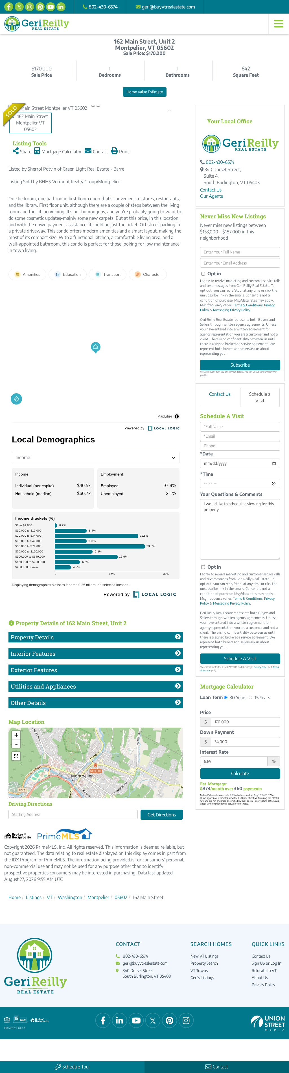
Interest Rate (214, 752)
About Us (260, 977)
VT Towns (199, 970)
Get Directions (162, 815)
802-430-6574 (103, 7)
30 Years (237, 697)
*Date (206, 454)
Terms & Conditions (247, 305)
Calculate (240, 773)
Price (205, 712)
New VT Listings (204, 956)
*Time (206, 474)
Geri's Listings (202, 977)
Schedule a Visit (259, 397)
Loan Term (211, 697)
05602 (121, 897)
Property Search (204, 963)
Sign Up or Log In (266, 963)
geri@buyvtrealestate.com (168, 7)
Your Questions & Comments (231, 494)
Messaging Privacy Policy (231, 310)
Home (14, 897)
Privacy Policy (261, 667)
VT (49, 897)
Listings (33, 897)
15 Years (261, 697)
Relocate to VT (264, 970)
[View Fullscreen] (16, 756)
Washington (70, 897)
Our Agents (211, 196)
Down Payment (217, 732)
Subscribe (240, 365)
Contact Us (211, 190)
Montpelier (98, 897)
